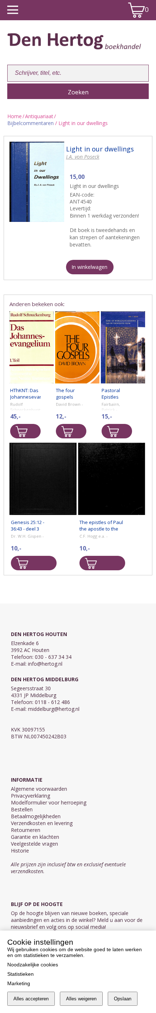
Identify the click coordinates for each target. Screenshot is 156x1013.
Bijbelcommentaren (30, 123)
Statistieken (20, 974)
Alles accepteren (31, 998)
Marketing (18, 983)
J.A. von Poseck (82, 156)
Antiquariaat (39, 116)
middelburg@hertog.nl (53, 708)
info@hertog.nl (45, 663)
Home (14, 116)
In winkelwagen (89, 266)
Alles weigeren (81, 998)
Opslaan (122, 998)
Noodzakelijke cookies (32, 964)
